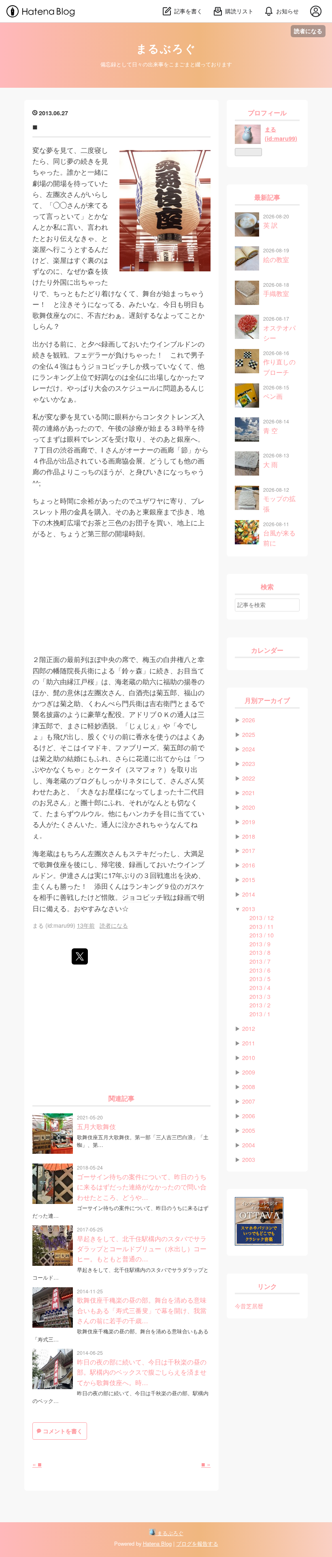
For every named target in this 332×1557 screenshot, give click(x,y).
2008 (248, 1086)
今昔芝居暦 (249, 1305)
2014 (248, 894)
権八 (184, 659)
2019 (248, 821)
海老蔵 (125, 681)
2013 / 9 (259, 943)
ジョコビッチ (108, 366)
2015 (248, 879)
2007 (248, 1101)
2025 (248, 734)
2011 (248, 1043)
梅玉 (149, 659)
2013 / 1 (259, 1013)
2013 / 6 (259, 970)
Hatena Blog (157, 1543)
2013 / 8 (259, 952)
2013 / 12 (261, 917)
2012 (248, 1028)
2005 (248, 1130)
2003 (248, 1159)
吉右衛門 (163, 703)
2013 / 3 (259, 996)
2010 (248, 1057)
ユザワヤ (149, 500)
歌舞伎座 (46, 315)
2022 (248, 778)
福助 (170, 681)
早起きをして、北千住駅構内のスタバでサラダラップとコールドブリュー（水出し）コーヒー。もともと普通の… (141, 1248)
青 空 (270, 430)
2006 (248, 1115)
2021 (248, 792)
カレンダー (267, 650)
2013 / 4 (259, 987)
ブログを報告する (197, 1543)
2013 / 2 (259, 1005)
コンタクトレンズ (170, 416)
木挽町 (56, 522)
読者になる (308, 31)
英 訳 (270, 224)
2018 (248, 836)
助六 (53, 681)
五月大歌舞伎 (96, 1126)
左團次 (56, 194)
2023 (248, 763)
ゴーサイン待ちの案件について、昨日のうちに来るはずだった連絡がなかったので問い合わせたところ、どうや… (141, 1187)
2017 (248, 850)
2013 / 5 (259, 978)
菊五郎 (166, 692)
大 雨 (270, 464)
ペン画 (273, 395)
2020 (248, 807)
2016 (248, 865)
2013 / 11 (261, 926)
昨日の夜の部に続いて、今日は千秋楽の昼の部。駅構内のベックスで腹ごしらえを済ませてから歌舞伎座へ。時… (141, 1372)
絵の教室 (276, 259)
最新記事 (267, 197)
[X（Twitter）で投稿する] (80, 956)
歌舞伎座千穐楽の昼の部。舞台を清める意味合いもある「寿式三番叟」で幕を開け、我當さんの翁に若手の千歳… (141, 1310)
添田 (101, 886)
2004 (248, 1144)
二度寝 (91, 150)
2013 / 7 (259, 961)
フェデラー (91, 354)
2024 (248, 749)
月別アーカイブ (267, 700)
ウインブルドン (173, 343)
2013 (248, 908)
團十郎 (91, 802)
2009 (248, 1072)
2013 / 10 (261, 935)
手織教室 (276, 293)
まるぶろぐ (166, 48)
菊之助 (70, 703)
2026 (248, 719)
